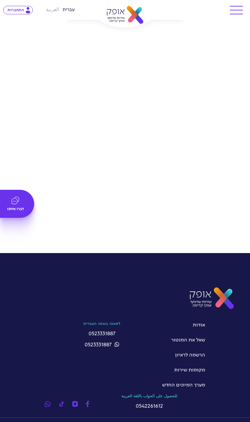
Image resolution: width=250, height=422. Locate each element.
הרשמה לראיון (190, 355)
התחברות (15, 10)
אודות (199, 325)
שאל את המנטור (188, 340)
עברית (68, 10)
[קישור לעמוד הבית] (125, 15)
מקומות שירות (189, 370)
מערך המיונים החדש (183, 385)
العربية (52, 10)
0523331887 (99, 345)
